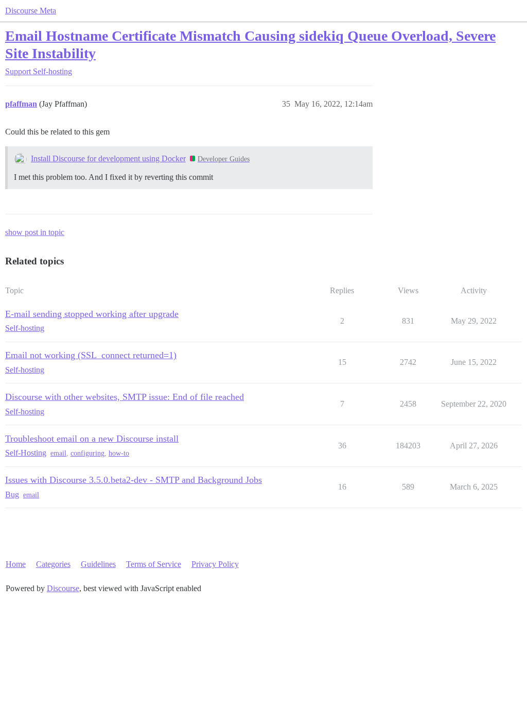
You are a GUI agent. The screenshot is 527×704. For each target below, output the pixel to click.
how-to (119, 453)
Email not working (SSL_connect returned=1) (91, 355)
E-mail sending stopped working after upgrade (92, 314)
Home (16, 564)
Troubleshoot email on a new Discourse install (92, 438)
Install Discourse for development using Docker (108, 158)
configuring (87, 453)
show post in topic (34, 232)
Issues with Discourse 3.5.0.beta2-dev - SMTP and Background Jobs (133, 480)
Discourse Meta (30, 10)
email (58, 453)
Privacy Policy (215, 564)
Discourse (63, 588)
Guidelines (98, 564)
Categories (53, 564)
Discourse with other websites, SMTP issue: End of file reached (124, 397)
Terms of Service (153, 564)
